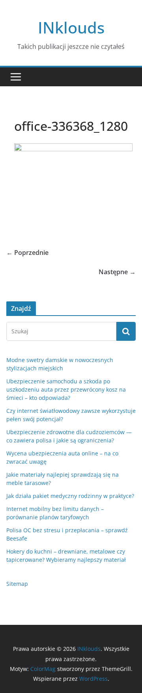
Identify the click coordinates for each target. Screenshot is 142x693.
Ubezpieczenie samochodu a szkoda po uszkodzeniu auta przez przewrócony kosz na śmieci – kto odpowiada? (66, 389)
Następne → (117, 272)
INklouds (71, 27)
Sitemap (17, 583)
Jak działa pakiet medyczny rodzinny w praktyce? (70, 496)
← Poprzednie (27, 252)
